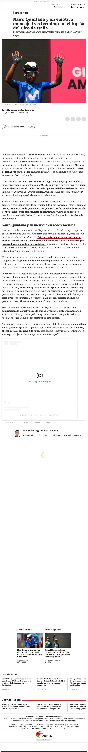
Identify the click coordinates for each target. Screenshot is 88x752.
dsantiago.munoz (38, 110)
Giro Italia (25, 422)
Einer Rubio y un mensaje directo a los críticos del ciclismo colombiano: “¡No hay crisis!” (29, 653)
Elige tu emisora (77, 7)
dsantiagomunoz (36, 110)
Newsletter (39, 725)
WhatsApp (84, 119)
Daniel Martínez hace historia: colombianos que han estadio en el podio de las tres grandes (57, 653)
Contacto (13, 725)
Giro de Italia (21, 12)
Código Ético (61, 728)
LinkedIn (78, 119)
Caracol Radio (11, 6)
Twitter (73, 119)
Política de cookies (72, 726)
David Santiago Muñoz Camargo (18, 110)
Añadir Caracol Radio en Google (20, 127)
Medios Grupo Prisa (44, 740)
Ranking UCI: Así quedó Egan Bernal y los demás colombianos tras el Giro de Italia (16, 707)
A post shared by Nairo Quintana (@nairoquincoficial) (39, 415)
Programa (58, 7)
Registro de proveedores (17, 726)
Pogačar (49, 422)
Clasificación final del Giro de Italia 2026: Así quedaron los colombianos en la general (50, 707)
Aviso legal (33, 726)
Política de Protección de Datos (51, 726)
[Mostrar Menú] (3, 6)
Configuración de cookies (31, 728)
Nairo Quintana (11, 422)
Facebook (67, 119)
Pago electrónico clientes (55, 725)
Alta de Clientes (72, 725)
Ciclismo (37, 422)
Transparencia (48, 728)
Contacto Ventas (26, 725)
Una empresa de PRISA (44, 734)
